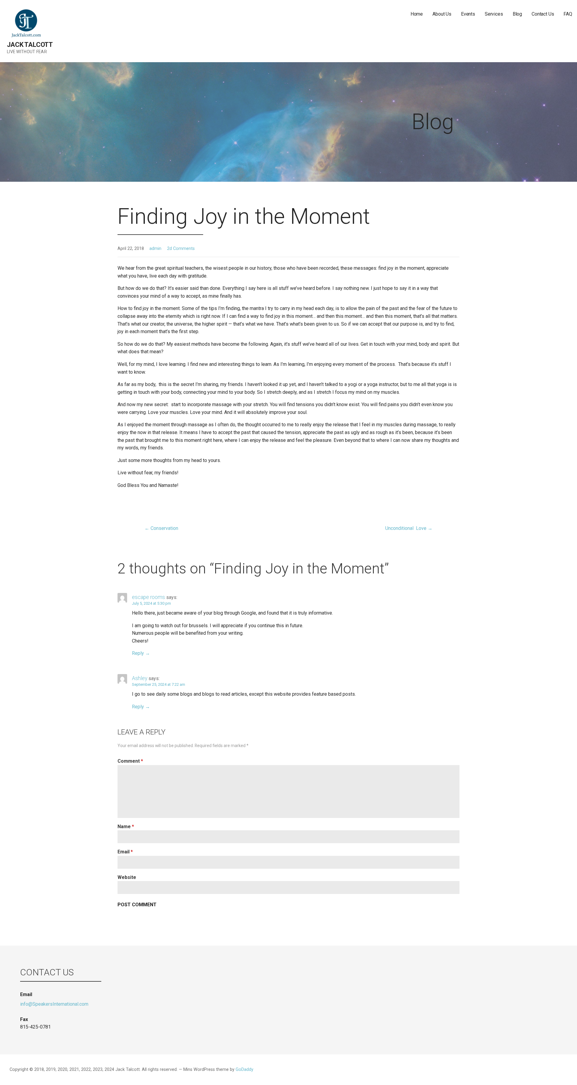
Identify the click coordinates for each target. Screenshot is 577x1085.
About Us (441, 14)
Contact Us (543, 14)
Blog (517, 14)
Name (126, 826)
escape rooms (148, 597)
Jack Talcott (30, 44)
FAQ (567, 14)
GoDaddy (244, 1069)
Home (417, 14)
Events (468, 14)
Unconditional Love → (408, 528)
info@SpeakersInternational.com (54, 1004)
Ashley (139, 678)
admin (155, 248)
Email (125, 852)
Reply (138, 653)
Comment (130, 761)
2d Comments (181, 248)
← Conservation (161, 528)
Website (127, 877)
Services (494, 14)
